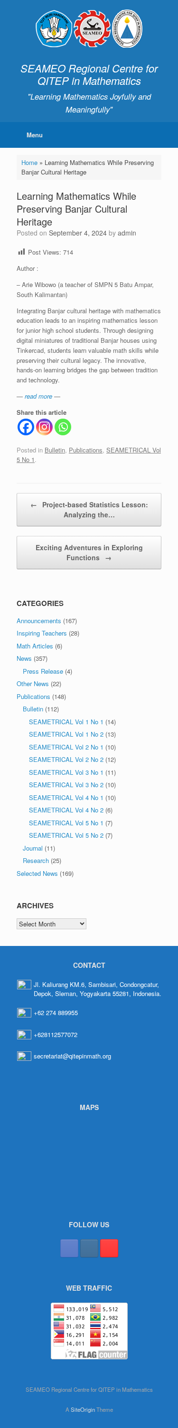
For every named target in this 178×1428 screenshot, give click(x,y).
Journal (33, 848)
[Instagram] (44, 427)
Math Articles (35, 645)
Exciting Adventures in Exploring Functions (89, 552)
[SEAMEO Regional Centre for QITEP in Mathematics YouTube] (109, 1248)
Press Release (43, 671)
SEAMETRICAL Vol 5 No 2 (66, 835)
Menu (35, 134)
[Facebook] (26, 427)
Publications (86, 449)
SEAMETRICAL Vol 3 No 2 (66, 784)
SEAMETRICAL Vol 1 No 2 (66, 734)
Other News (33, 683)
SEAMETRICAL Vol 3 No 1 (66, 772)
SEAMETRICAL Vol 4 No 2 (66, 809)
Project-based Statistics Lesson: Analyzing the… (89, 509)
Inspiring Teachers (42, 632)
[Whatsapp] (63, 427)
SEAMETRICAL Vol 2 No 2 (66, 759)
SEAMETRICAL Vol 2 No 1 (66, 746)
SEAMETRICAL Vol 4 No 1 (66, 797)
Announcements (39, 620)
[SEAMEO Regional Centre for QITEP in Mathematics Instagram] (89, 1248)
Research (36, 860)
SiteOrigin (83, 1409)
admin (127, 232)
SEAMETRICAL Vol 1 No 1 (66, 721)
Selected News (37, 873)
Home (29, 162)
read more (38, 396)
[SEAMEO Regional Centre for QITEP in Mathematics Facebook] (69, 1248)
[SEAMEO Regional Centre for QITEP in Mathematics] (89, 29)
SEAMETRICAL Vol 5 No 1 (66, 822)
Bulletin (55, 449)
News (24, 658)
